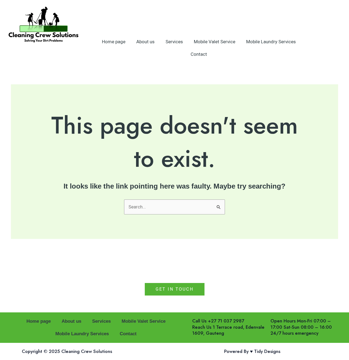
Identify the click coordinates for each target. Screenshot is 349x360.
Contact (199, 54)
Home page (113, 41)
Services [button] (174, 41)
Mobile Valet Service (214, 41)
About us (145, 41)
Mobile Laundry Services (271, 41)
